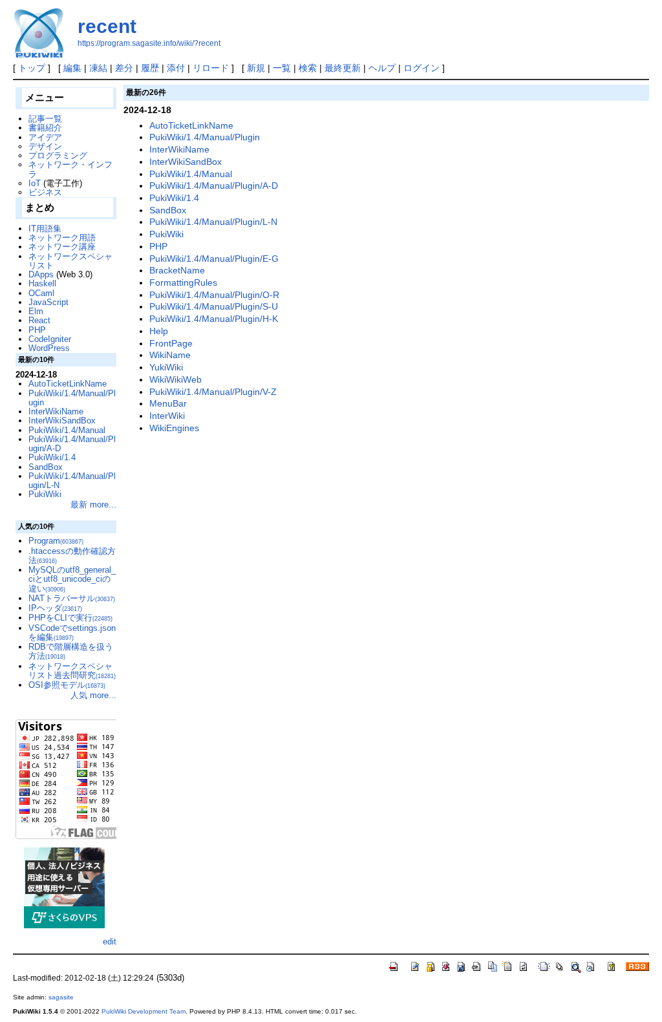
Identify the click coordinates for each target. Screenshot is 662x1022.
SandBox (167, 210)
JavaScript (48, 302)
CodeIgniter (49, 339)
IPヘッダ (55, 608)
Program (55, 541)
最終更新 (343, 68)
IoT (34, 183)
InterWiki (167, 415)
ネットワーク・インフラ (70, 169)
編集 (72, 68)
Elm (35, 311)
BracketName (177, 270)
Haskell (42, 283)
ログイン (421, 68)
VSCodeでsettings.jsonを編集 (72, 632)
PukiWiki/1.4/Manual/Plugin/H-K (213, 319)
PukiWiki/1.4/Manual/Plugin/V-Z (213, 392)
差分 (124, 68)
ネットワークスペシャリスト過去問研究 (72, 670)
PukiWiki (166, 234)
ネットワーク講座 (62, 246)
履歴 (150, 68)
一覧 (282, 68)
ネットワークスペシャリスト (70, 260)
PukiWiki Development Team (143, 1011)
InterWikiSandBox (185, 161)
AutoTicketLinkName (191, 125)
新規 (256, 68)
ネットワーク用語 (62, 237)
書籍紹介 (45, 128)
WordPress (49, 348)
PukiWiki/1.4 (174, 198)
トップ (31, 68)
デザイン (45, 146)
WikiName (170, 355)
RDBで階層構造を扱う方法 (70, 651)
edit (109, 941)
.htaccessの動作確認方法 (72, 555)
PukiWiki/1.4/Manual (190, 174)
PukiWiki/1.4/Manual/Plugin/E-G (214, 258)
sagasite (61, 997)
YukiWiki (166, 367)
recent (107, 26)
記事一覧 (45, 118)
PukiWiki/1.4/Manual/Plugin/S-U (213, 306)
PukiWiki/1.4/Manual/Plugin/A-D (213, 185)
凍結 (98, 68)
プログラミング (57, 155)
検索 (308, 68)
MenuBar (168, 403)
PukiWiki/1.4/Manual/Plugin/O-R (214, 295)
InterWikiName (179, 149)
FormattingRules (183, 282)
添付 (176, 68)
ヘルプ (382, 68)
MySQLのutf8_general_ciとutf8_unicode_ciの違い (72, 579)
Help (158, 331)
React (39, 320)
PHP (158, 246)
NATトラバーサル (71, 598)
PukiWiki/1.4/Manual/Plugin (204, 137)
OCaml (41, 293)
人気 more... (93, 695)
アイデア (45, 137)
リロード (211, 68)
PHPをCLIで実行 (70, 618)
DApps (41, 274)
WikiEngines (174, 428)
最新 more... (93, 504)
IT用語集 (44, 228)
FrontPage (171, 343)
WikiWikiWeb (175, 379)
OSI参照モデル (66, 685)
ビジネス (45, 192)
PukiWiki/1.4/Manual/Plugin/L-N (213, 222)
